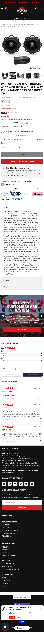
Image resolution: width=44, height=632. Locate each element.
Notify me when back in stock (22, 161)
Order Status (6, 580)
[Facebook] (4, 484)
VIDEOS (4, 539)
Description (8, 207)
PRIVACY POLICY (8, 564)
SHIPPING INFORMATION (10, 569)
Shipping (6, 287)
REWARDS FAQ (7, 536)
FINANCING (6, 525)
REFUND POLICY (7, 566)
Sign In (4, 577)
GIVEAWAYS (6, 527)
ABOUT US (5, 547)
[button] (5, 75)
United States (21, 597)
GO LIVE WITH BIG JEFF (10, 530)
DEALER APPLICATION (9, 522)
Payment (6, 281)
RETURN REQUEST (8, 533)
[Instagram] (10, 484)
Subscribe (22, 507)
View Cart (5, 586)
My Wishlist (5, 583)
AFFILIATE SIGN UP (8, 555)
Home (3, 23)
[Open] (5, 626)
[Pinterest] (26, 484)
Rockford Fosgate (9, 108)
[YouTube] (15, 484)
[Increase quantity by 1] (20, 147)
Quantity (4, 143)
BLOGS (4, 519)
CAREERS (5, 552)
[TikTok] (21, 484)
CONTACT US (6, 550)
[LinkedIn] (32, 484)
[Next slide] (41, 76)
